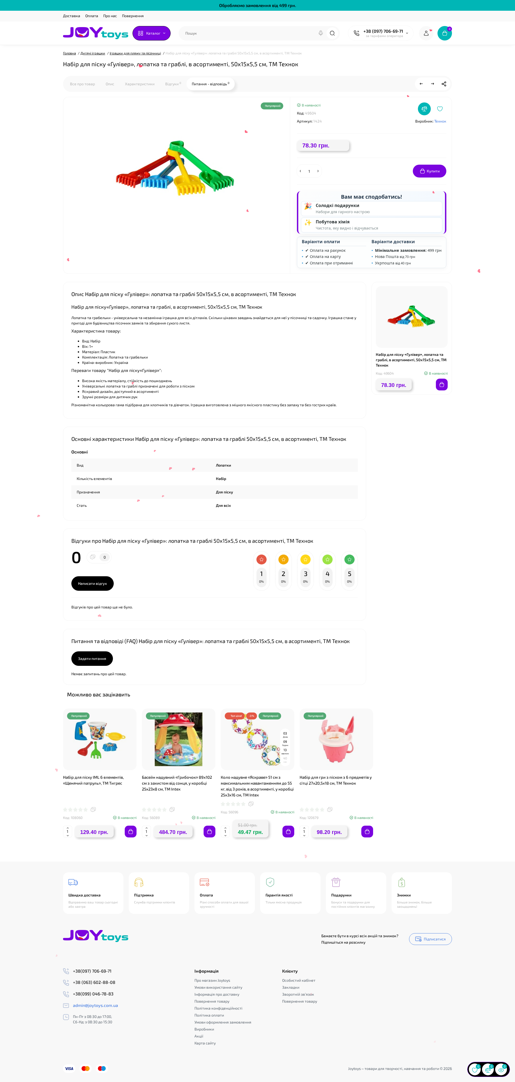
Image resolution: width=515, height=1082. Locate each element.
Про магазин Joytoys (212, 980)
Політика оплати (209, 1015)
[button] (434, 694)
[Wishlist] (439, 108)
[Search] (321, 33)
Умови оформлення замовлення (222, 1022)
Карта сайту (205, 1043)
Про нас (110, 15)
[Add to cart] (131, 831)
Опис (110, 84)
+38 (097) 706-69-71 (383, 31)
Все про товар (82, 84)
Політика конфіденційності (218, 1008)
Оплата (91, 15)
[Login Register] (426, 33)
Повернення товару (211, 1001)
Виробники (204, 1029)
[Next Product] (432, 84)
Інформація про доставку (216, 994)
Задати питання (92, 658)
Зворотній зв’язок (298, 994)
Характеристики (139, 84)
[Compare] (424, 108)
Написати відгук (92, 583)
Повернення (133, 15)
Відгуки (173, 83)
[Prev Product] (421, 84)
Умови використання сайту (218, 987)
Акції (198, 1036)
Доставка (71, 15)
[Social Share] (444, 84)
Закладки (290, 987)
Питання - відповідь (210, 83)
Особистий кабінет (298, 980)
